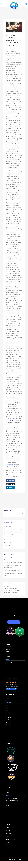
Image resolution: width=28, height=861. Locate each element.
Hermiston (8, 719)
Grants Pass (8, 717)
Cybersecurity (7, 537)
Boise (7, 807)
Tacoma (8, 651)
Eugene (7, 712)
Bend (7, 708)
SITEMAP (11, 859)
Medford (8, 705)
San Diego (8, 787)
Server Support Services (12, 800)
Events (7, 842)
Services (8, 830)
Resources (8, 833)
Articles (6, 526)
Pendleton (8, 722)
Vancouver (8, 656)
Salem (7, 715)
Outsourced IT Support (11, 798)
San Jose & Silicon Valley (11, 785)
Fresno (7, 792)
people (12, 420)
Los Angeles (8, 789)
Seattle (7, 653)
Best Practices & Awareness (11, 529)
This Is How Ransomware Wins (12, 570)
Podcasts (6, 543)
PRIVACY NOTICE (17, 859)
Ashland (7, 710)
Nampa (7, 805)
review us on (10, 688)
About (7, 836)
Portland (8, 724)
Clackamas (8, 727)
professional (9, 464)
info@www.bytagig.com (10, 588)
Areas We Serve (10, 848)
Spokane (8, 644)
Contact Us (14, 622)
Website (6, 546)
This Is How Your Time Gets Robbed (13, 562)
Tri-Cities (8, 642)
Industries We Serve (11, 839)
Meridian (8, 803)
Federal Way (9, 646)
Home (7, 827)
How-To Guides (8, 540)
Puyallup (8, 649)
